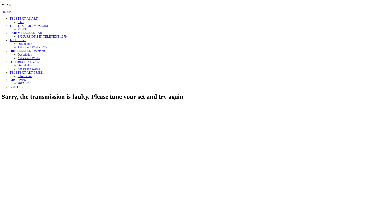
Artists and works (29, 69)
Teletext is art (18, 40)
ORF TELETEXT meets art (27, 51)
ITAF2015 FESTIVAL (24, 61)
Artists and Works (29, 58)
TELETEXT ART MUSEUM (29, 25)
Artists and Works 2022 (32, 47)
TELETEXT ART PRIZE (26, 72)
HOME (6, 11)
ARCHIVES (18, 79)
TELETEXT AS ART (24, 18)
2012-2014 (24, 83)
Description (25, 43)
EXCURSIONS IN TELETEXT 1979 (42, 36)
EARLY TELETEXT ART (27, 33)
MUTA (22, 29)
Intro (21, 22)
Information (25, 76)
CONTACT (17, 87)
